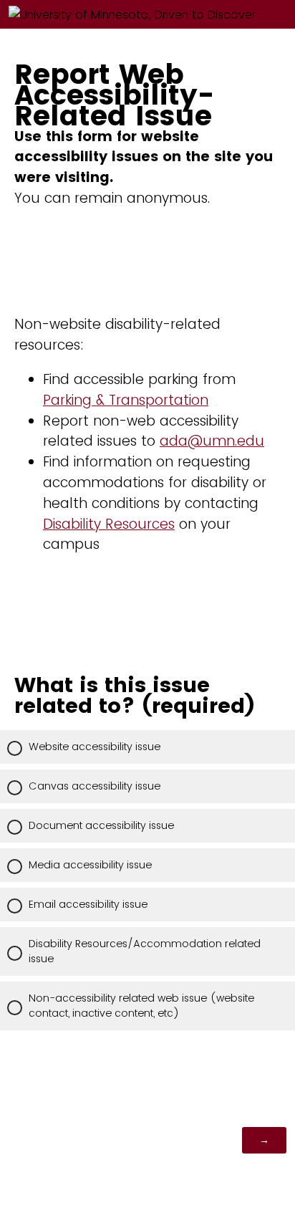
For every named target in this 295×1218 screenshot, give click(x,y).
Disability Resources (109, 524)
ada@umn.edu (212, 441)
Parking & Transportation (125, 400)
